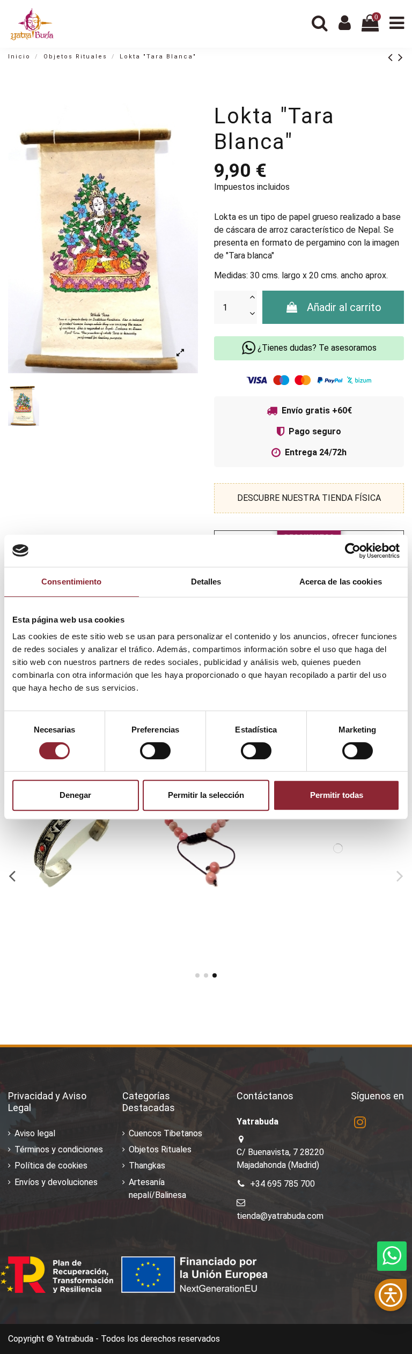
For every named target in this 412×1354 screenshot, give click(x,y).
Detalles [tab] (206, 581)
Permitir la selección (206, 795)
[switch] (155, 750)
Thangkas (147, 1165)
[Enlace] (393, 57)
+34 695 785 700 (282, 1184)
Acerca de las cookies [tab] (340, 581)
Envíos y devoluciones (56, 1182)
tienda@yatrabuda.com (280, 1216)
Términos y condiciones (58, 1149)
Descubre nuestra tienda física (309, 498)
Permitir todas (336, 795)
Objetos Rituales (160, 1149)
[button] (390, 1295)
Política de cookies (50, 1165)
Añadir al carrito (344, 307)
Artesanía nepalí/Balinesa (157, 1188)
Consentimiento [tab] (71, 581)
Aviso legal (34, 1133)
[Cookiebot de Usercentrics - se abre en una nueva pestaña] (353, 551)
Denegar (75, 795)
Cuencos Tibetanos (165, 1133)
